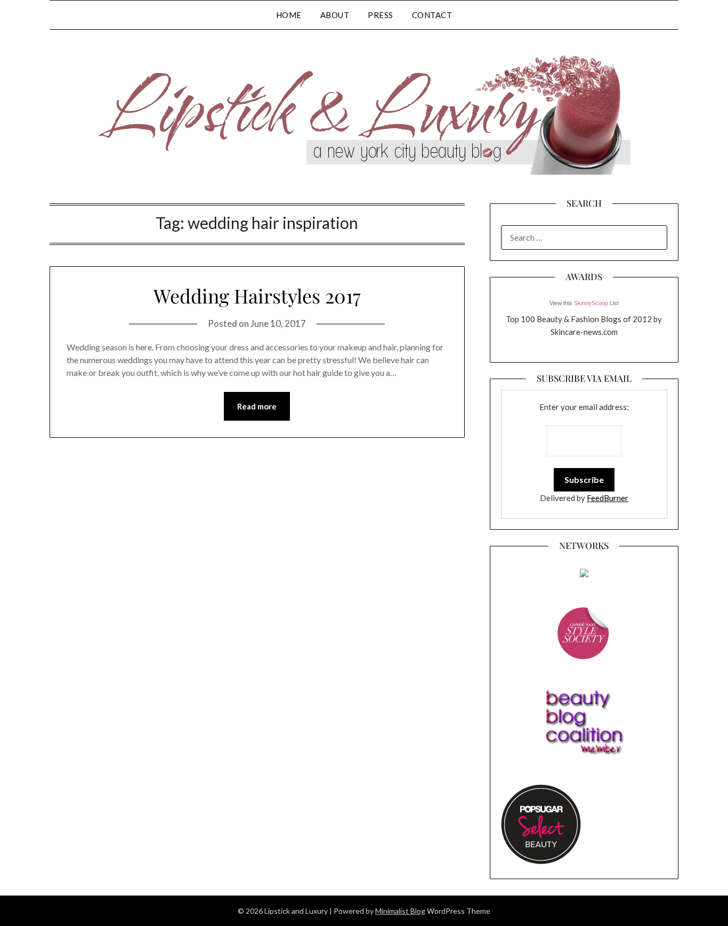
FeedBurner (607, 498)
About (335, 15)
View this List (584, 303)
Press (380, 15)
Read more (257, 406)
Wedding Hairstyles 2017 (257, 295)
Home (289, 15)
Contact (432, 15)
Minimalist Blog (400, 910)
